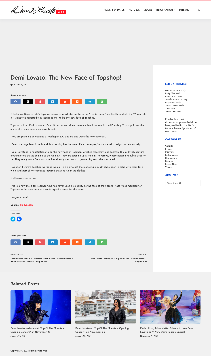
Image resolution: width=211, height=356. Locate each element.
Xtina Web (170, 108)
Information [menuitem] (164, 9)
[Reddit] (65, 101)
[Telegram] (90, 101)
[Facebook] (16, 101)
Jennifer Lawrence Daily (176, 99)
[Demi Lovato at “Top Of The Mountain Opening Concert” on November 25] (105, 307)
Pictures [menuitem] (134, 9)
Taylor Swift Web (173, 111)
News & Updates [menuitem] (114, 9)
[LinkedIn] (53, 101)
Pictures (169, 161)
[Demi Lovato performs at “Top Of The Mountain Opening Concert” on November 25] (41, 307)
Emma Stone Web (173, 96)
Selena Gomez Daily (174, 105)
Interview (169, 151)
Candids (169, 145)
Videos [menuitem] (148, 9)
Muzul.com (174, 122)
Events (168, 148)
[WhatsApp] (102, 101)
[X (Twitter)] (28, 101)
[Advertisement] (105, 42)
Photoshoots (171, 157)
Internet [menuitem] (185, 9)
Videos (168, 167)
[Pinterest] (40, 101)
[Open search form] (199, 10)
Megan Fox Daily (173, 102)
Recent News (171, 164)
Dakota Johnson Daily (175, 90)
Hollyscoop (26, 204)
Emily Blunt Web (172, 93)
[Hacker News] (77, 101)
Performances (171, 155)
